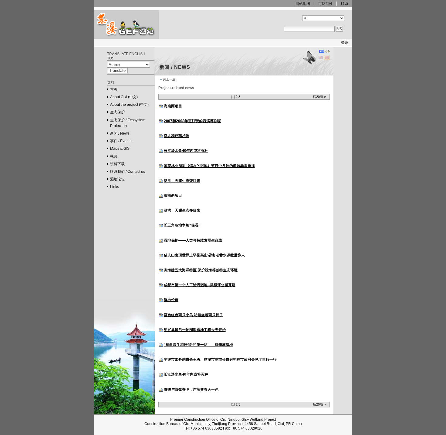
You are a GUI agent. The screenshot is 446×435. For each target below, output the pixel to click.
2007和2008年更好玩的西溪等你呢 (192, 121)
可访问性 (325, 4)
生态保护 (117, 112)
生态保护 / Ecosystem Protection (127, 123)
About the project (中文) (129, 104)
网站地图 (303, 4)
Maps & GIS (120, 148)
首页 (113, 89)
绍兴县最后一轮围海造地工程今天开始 (195, 330)
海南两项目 (173, 106)
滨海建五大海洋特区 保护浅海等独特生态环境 (201, 270)
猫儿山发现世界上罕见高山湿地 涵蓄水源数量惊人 (204, 255)
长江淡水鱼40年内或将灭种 (186, 151)
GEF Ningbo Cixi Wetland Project (116, 38)
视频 (113, 156)
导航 (110, 82)
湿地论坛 (117, 179)
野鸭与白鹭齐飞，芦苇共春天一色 (191, 389)
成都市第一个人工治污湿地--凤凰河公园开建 (199, 285)
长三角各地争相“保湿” (182, 225)
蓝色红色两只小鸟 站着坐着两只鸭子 (193, 315)
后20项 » (319, 97)
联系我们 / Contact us (127, 171)
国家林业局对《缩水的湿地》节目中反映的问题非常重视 (209, 166)
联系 (344, 4)
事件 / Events (120, 141)
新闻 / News (120, 133)
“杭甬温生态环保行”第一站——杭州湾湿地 (198, 345)
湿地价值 (171, 300)
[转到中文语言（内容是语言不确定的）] (327, 57)
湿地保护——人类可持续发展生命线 (193, 240)
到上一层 (169, 79)
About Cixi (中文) (124, 97)
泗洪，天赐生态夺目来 (182, 181)
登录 (344, 43)
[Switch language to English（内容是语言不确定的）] (321, 57)
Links (114, 187)
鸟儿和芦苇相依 (176, 136)
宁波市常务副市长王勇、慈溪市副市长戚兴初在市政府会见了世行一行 (220, 359)
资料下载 (117, 164)
